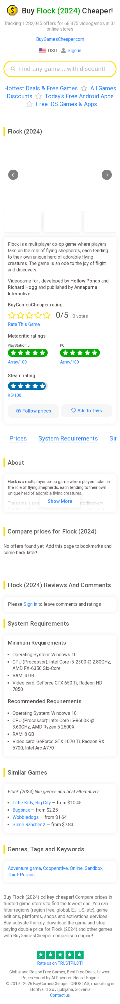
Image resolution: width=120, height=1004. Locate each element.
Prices (18, 438)
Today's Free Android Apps (79, 96)
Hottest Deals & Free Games (41, 88)
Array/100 (17, 362)
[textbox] (64, 69)
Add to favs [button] (89, 410)
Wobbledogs (26, 817)
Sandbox (94, 868)
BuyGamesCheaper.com (60, 39)
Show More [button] (60, 501)
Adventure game (24, 868)
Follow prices (36, 411)
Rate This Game (24, 324)
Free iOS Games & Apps (66, 104)
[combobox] (64, 69)
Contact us (60, 995)
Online (76, 868)
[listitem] (22, 221)
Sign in (74, 50)
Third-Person (21, 874)
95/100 (14, 395)
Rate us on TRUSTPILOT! (60, 963)
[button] (13, 175)
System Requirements (68, 438)
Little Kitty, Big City (32, 802)
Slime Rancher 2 (29, 824)
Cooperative (55, 868)
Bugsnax (21, 810)
